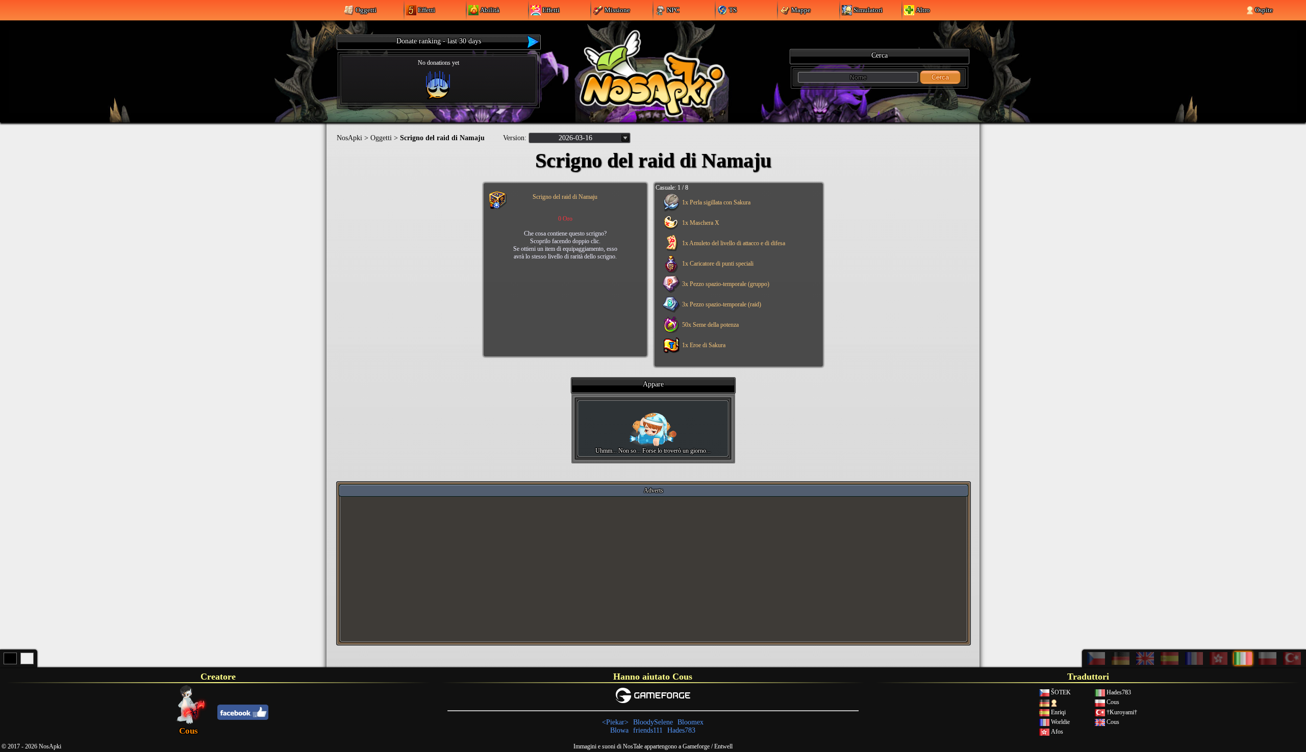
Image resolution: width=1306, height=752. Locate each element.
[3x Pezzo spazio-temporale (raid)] (737, 311)
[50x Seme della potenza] (737, 331)
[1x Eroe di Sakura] (737, 352)
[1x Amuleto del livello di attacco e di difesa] (737, 250)
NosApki (349, 138)
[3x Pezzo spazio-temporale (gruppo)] (737, 291)
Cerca (940, 77)
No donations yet (438, 62)
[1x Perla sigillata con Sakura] (737, 209)
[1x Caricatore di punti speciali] (737, 270)
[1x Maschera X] (737, 230)
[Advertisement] (653, 568)
